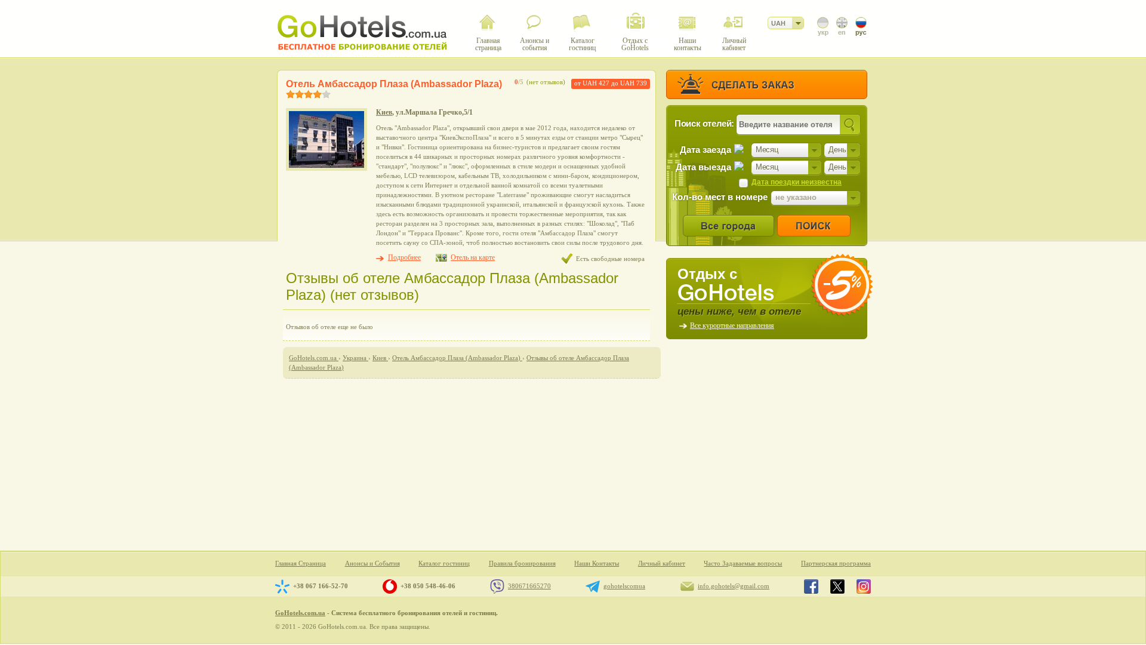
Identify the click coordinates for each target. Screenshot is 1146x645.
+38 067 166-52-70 (320, 585)
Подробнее (404, 257)
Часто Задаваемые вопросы (743, 563)
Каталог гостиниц (444, 563)
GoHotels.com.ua (300, 612)
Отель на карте (473, 257)
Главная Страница (300, 563)
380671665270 (529, 585)
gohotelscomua (624, 585)
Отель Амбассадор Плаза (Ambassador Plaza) (394, 84)
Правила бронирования (522, 563)
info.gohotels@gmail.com (733, 585)
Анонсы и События (372, 563)
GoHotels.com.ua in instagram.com (864, 586)
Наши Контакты (596, 563)
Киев (384, 112)
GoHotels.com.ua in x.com (837, 586)
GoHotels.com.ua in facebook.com (811, 586)
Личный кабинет (661, 563)
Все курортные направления (732, 325)
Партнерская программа (836, 563)
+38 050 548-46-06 (428, 585)
